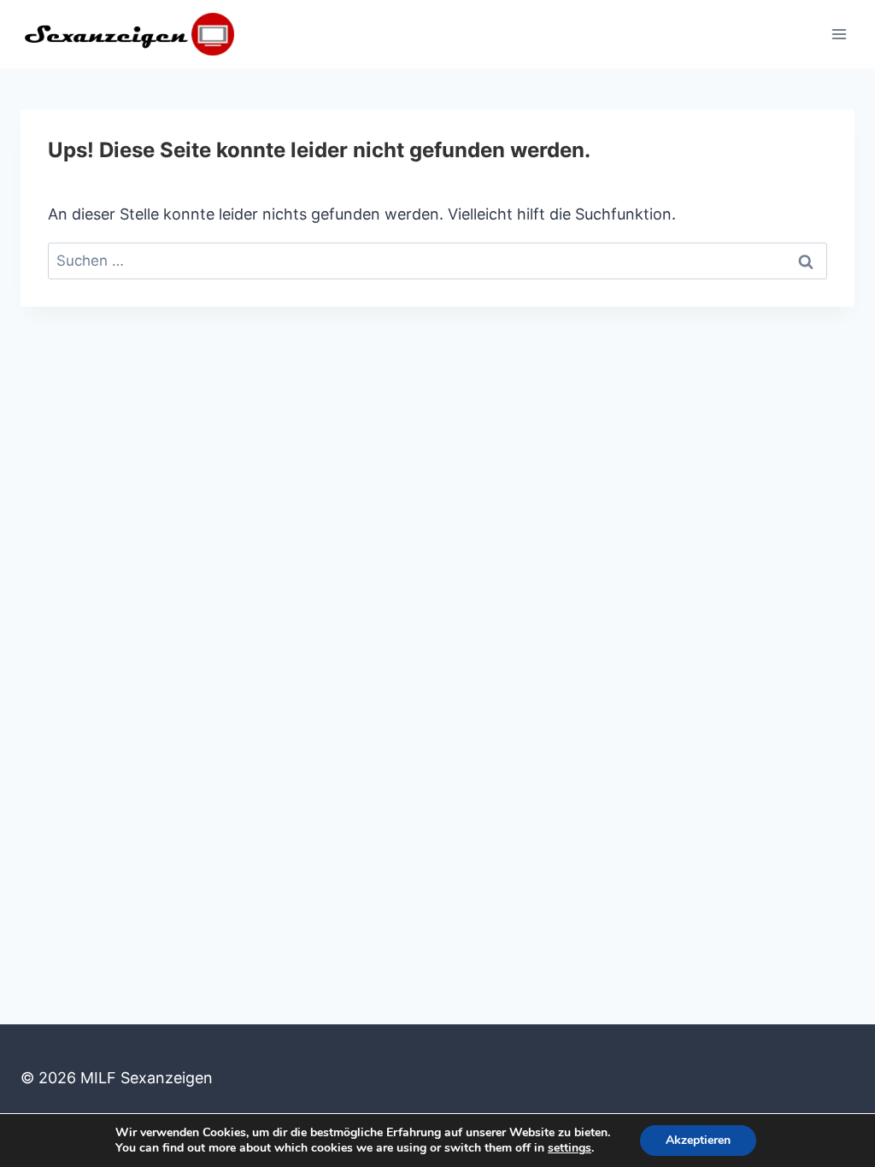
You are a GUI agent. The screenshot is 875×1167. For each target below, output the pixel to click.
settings (569, 1148)
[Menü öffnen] (838, 34)
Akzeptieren (698, 1140)
